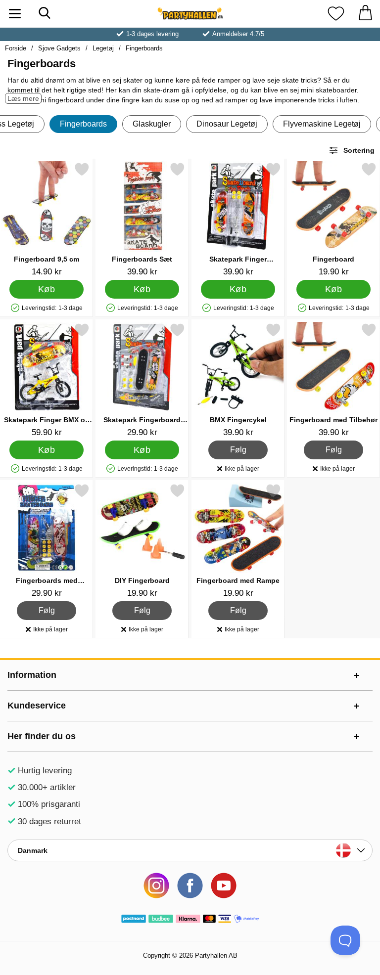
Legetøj (103, 48)
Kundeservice (36, 705)
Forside (15, 48)
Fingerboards (144, 48)
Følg (238, 448)
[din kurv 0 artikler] (365, 13)
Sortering (359, 150)
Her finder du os (41, 736)
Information (31, 675)
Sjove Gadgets (59, 48)
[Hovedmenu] (15, 13)
